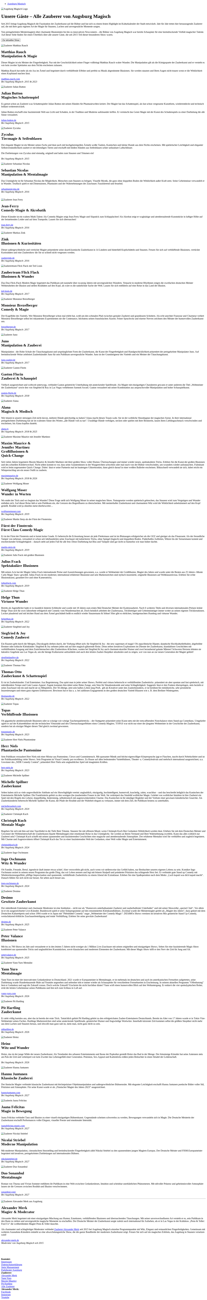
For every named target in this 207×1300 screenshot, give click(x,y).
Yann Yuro (6, 1278)
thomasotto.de (8, 696)
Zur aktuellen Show (10, 40)
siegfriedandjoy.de (10, 657)
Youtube (5, 1297)
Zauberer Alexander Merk (66, 1229)
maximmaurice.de (9, 475)
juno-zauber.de (8, 360)
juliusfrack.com (8, 583)
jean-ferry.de (7, 225)
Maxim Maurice (9, 1281)
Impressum (6, 1262)
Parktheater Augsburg (11, 1270)
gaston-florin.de (8, 393)
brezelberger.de (8, 326)
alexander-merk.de (10, 1240)
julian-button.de (8, 120)
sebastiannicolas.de (10, 189)
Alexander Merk (9, 1275)
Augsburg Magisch (16, 3)
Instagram (6, 1294)
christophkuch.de (9, 844)
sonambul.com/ (8, 1192)
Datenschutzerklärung (11, 1264)
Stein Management (10, 1267)
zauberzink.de (8, 258)
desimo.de (6, 921)
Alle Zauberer (8, 1286)
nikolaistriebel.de (9, 1159)
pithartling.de (7, 1029)
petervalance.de (8, 955)
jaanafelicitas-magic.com (13, 1125)
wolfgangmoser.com (11, 511)
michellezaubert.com (11, 806)
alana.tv (5, 429)
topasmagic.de (8, 731)
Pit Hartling (6, 1283)
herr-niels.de (7, 767)
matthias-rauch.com (10, 79)
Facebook (6, 1292)
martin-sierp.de (8, 547)
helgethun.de (7, 619)
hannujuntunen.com (10, 1092)
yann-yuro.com (8, 993)
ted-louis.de (6, 291)
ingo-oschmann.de (10, 883)
